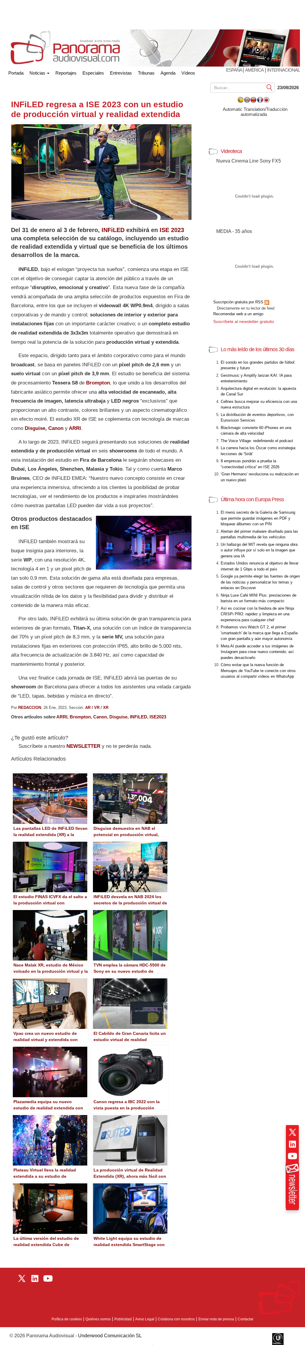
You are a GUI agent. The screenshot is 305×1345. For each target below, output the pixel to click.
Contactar (245, 1319)
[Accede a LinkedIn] (292, 1144)
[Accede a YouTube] (292, 1156)
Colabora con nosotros (176, 1319)
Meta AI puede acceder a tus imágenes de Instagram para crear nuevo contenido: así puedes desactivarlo (257, 652)
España (234, 69)
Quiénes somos (98, 1319)
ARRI (74, 428)
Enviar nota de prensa (216, 1319)
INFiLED (113, 230)
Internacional (283, 69)
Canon (55, 428)
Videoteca (231, 151)
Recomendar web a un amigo (238, 314)
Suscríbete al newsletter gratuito (243, 321)
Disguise (35, 428)
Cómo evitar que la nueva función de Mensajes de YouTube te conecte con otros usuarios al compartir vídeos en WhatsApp (258, 671)
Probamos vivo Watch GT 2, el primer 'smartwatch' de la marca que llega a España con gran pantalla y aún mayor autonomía (259, 633)
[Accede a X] (292, 1132)
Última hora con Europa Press (252, 499)
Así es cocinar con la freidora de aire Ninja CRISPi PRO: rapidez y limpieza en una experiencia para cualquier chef (257, 614)
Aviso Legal (144, 1319)
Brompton (80, 716)
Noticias (37, 72)
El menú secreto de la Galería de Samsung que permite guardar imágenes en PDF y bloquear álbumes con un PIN (258, 518)
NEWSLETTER (83, 746)
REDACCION (29, 707)
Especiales (93, 72)
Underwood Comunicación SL (110, 1335)
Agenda (168, 72)
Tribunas (146, 72)
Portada (16, 71)
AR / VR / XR (96, 707)
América (254, 69)
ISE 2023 (172, 230)
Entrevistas (121, 72)
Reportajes (66, 72)
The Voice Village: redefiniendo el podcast (257, 441)
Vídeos (188, 72)
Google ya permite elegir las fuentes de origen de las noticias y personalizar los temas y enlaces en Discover (260, 582)
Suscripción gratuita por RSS (238, 302)
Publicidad (123, 1319)
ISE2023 (158, 716)
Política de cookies (67, 1319)
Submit (269, 87)
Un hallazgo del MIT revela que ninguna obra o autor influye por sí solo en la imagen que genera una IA (259, 550)
